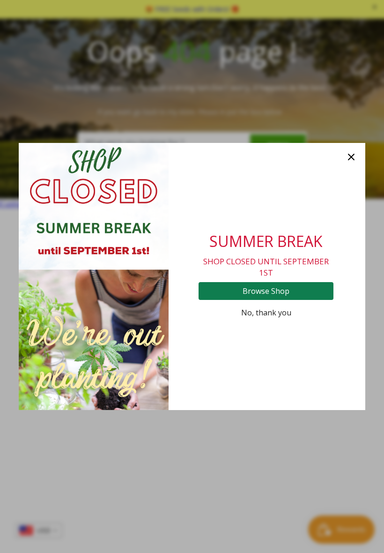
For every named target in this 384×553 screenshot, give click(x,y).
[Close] (351, 157)
